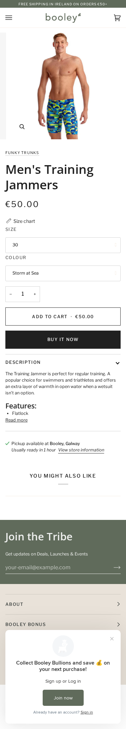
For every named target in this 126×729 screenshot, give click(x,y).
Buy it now (63, 339)
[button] (20, 221)
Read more (16, 420)
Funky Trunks (22, 152)
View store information (81, 449)
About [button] (14, 604)
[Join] (112, 567)
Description (23, 362)
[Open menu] (15, 18)
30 (15, 244)
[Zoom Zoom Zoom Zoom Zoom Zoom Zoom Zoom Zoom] (63, 86)
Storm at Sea (25, 273)
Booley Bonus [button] (25, 624)
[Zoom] (22, 127)
